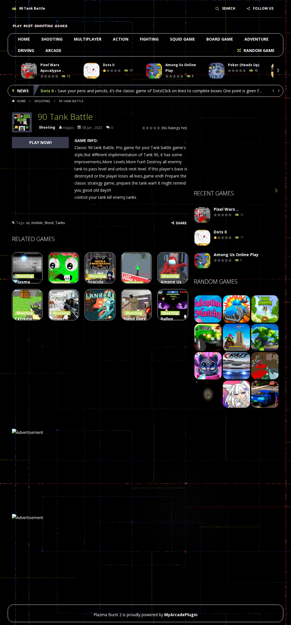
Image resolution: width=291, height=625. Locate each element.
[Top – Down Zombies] (208, 393)
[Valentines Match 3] (208, 308)
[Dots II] (202, 238)
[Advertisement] (236, 145)
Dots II (109, 64)
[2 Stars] (147, 127)
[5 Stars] (159, 127)
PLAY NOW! (40, 142)
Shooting (52, 39)
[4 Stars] (155, 127)
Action (120, 39)
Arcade (53, 50)
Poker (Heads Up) (243, 64)
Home (24, 39)
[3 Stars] (151, 127)
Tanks (60, 222)
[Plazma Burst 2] (40, 25)
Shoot (49, 222)
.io (28, 222)
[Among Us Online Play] (202, 260)
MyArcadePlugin (181, 614)
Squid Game (182, 39)
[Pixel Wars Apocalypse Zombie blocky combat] (202, 215)
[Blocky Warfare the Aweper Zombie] (264, 365)
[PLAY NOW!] (29, 71)
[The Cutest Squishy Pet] (208, 365)
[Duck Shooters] (264, 308)
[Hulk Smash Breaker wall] (264, 337)
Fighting (149, 39)
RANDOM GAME (258, 50)
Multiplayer (87, 39)
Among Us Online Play (63, 90)
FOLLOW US (263, 8)
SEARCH (228, 8)
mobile (37, 222)
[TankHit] (236, 308)
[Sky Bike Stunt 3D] (236, 337)
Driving (26, 50)
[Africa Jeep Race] (208, 337)
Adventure (256, 39)
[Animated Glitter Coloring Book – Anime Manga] (236, 393)
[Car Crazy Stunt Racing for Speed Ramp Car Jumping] (236, 365)
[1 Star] (144, 127)
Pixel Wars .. (226, 209)
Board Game (219, 39)
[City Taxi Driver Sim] (264, 393)
